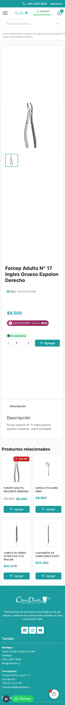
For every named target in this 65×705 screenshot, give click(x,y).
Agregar (49, 343)
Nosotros (56, 3)
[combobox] (32, 23)
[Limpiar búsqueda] (51, 23)
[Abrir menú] (6, 12)
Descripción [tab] (18, 406)
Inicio (5, 33)
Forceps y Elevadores (33, 33)
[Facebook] (24, 630)
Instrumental (15, 33)
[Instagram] (32, 630)
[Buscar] (57, 23)
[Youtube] (40, 630)
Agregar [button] (19, 509)
